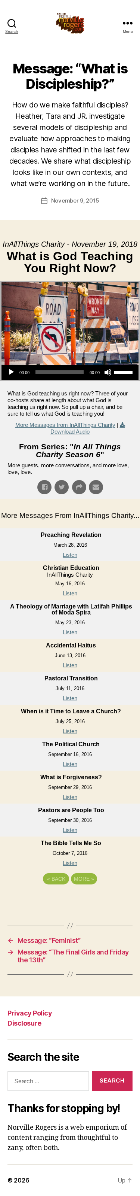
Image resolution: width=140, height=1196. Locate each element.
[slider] (124, 371)
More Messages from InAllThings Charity (65, 425)
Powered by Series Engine (70, 899)
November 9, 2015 (75, 200)
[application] (70, 372)
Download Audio (70, 431)
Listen (70, 555)
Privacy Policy (29, 1013)
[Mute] (108, 372)
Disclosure (24, 1023)
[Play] (11, 372)
